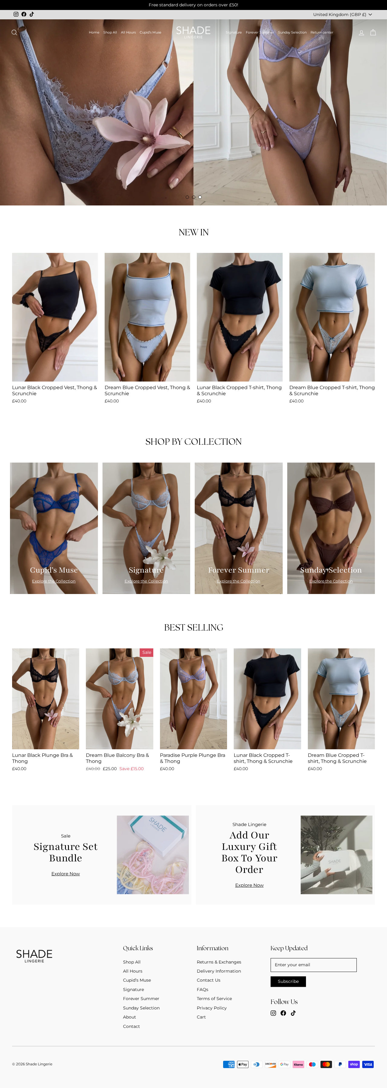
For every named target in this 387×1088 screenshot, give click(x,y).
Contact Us (208, 980)
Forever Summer (260, 32)
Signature (234, 32)
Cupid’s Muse (150, 32)
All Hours (128, 32)
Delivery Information (219, 971)
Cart (201, 1017)
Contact (131, 1026)
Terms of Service (214, 998)
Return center (322, 32)
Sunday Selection (292, 32)
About (129, 1017)
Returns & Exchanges (219, 962)
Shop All (110, 32)
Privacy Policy (212, 1008)
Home (94, 32)
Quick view (55, 374)
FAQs (202, 989)
